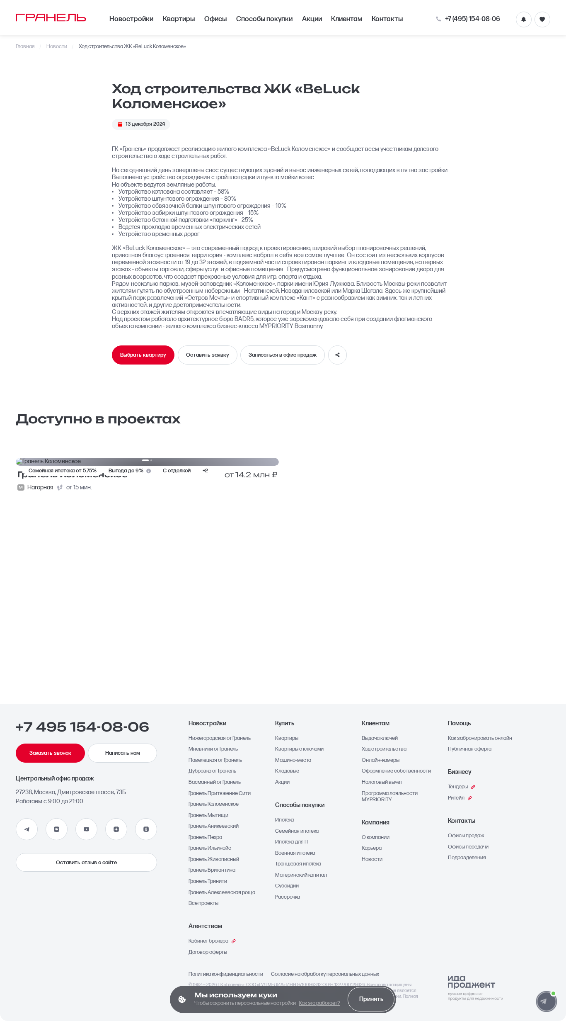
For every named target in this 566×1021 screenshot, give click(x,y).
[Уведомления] (524, 19)
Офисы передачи (468, 847)
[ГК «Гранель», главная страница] (51, 17)
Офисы (215, 19)
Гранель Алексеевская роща (222, 893)
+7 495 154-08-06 (82, 727)
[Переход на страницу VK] (57, 829)
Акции (312, 19)
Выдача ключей (380, 738)
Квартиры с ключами (299, 749)
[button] (546, 1001)
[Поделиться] (337, 355)
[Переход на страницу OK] (146, 829)
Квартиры (179, 19)
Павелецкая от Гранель (215, 760)
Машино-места (293, 760)
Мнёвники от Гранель (213, 749)
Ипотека (284, 820)
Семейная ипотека (297, 831)
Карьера (372, 848)
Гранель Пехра (205, 837)
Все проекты (203, 903)
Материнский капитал (301, 875)
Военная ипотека (295, 853)
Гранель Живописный (214, 859)
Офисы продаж (466, 836)
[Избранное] (542, 19)
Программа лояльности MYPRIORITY (390, 796)
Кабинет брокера (208, 941)
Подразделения (467, 858)
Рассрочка (287, 897)
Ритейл (456, 798)
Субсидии (287, 886)
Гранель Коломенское (214, 804)
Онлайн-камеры (380, 760)
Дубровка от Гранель (212, 771)
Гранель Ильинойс (210, 848)
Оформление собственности (396, 771)
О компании (375, 837)
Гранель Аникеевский (214, 826)
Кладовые (287, 771)
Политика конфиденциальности (226, 974)
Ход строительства (384, 749)
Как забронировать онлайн (480, 738)
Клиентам (346, 19)
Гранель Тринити (208, 881)
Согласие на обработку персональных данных (325, 974)
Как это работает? (319, 1003)
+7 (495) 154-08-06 (472, 19)
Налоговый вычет (382, 782)
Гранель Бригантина (212, 870)
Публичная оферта (469, 749)
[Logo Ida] (475, 988)
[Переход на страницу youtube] (86, 829)
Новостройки (131, 19)
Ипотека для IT (292, 842)
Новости (56, 47)
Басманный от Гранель (215, 782)
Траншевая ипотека (298, 864)
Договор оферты (208, 952)
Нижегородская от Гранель (220, 738)
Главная (25, 47)
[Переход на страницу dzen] (116, 829)
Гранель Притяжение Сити (220, 793)
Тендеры (458, 787)
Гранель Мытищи (208, 815)
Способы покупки (264, 19)
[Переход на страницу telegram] (27, 829)
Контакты (387, 19)
